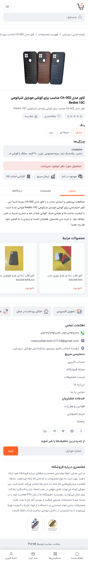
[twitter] (63, 431)
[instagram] (72, 431)
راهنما (81, 421)
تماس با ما (77, 392)
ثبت (10, 451)
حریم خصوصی (76, 414)
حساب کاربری (76, 362)
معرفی (72, 191)
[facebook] (81, 431)
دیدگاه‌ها (17, 191)
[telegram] (54, 431)
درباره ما (79, 385)
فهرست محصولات (48, 34)
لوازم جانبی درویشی (73, 34)
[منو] (7, 6)
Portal (32, 544)
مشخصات (45, 191)
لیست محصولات (74, 377)
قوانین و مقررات (74, 406)
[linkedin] (45, 431)
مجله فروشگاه (76, 369)
